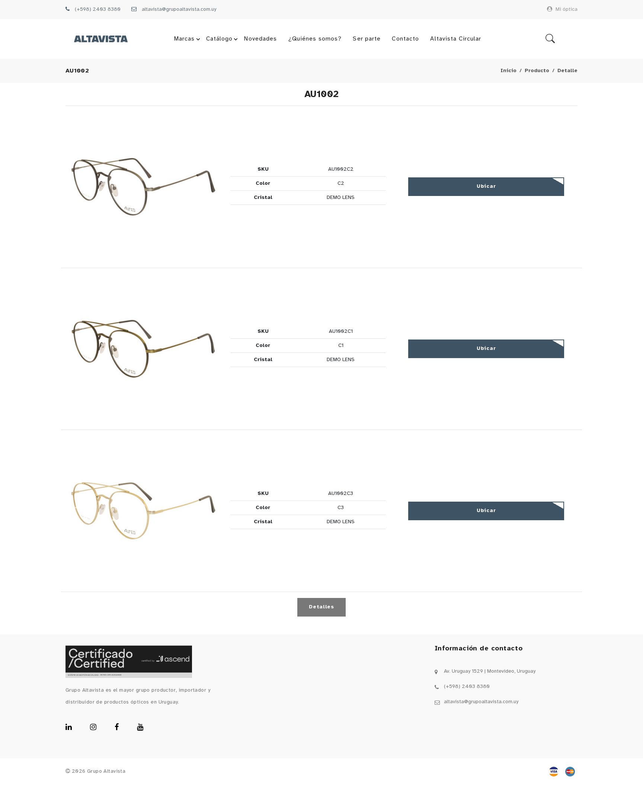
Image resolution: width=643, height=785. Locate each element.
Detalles (321, 607)
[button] (143, 187)
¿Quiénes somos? (315, 39)
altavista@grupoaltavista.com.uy (179, 9)
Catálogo (219, 39)
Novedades (260, 39)
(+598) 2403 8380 (98, 9)
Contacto (405, 39)
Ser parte (367, 39)
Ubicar (486, 186)
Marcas (184, 39)
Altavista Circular (455, 39)
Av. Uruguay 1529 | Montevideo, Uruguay (489, 671)
